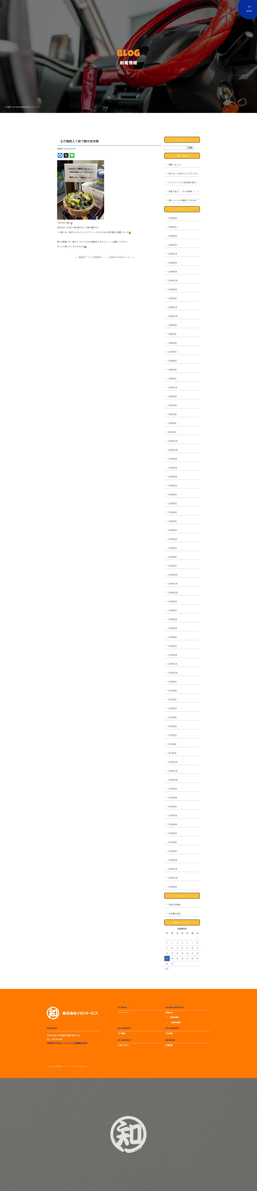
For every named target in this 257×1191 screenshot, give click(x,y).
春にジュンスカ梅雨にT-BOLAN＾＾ (184, 200)
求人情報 (121, 1033)
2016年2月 (173, 842)
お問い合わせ (123, 1045)
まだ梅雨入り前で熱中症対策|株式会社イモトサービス (22, 107)
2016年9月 (173, 788)
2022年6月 (173, 342)
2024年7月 (173, 244)
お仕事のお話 (174, 913)
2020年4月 (173, 476)
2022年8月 (173, 325)
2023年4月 (173, 289)
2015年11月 (173, 869)
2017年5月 (173, 717)
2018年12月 (173, 574)
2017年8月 (173, 690)
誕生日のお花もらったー (122, 257)
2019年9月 (173, 512)
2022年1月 (173, 378)
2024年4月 (173, 271)
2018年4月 (173, 628)
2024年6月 (173, 253)
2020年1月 (173, 503)
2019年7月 (173, 521)
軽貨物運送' (174, 1017)
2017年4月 (173, 726)
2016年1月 (173, 851)
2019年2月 (173, 556)
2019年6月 (173, 530)
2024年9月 (173, 235)
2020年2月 (173, 494)
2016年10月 (173, 779)
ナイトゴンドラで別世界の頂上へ (183, 182)
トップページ (123, 1012)
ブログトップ (182, 139)
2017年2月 (173, 744)
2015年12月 (173, 860)
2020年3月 (173, 485)
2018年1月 (173, 646)
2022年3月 (173, 369)
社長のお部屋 (174, 904)
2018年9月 (173, 601)
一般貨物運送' (175, 1022)
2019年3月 (173, 548)
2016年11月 (173, 770)
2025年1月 (173, 227)
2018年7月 (173, 610)
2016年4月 (173, 824)
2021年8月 (173, 396)
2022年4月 (173, 360)
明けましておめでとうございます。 (184, 173)
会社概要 (169, 1033)
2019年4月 (173, 539)
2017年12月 (173, 655)
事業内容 (169, 1012)
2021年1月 (173, 432)
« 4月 (166, 968)
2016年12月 (173, 762)
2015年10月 (173, 877)
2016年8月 (173, 797)
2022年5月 (173, 351)
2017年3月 (173, 735)
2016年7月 (173, 806)
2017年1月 (173, 753)
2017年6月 (173, 708)
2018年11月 (173, 583)
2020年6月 (173, 467)
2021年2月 (173, 423)
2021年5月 (173, 414)
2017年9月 (173, 681)
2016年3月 (173, 833)
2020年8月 (173, 458)
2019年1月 (173, 565)
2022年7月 (173, 334)
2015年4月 (173, 886)
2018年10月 (173, 592)
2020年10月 (173, 449)
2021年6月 (173, 405)
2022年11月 (173, 307)
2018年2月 (173, 637)
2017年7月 (173, 699)
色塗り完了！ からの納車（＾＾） (184, 191)
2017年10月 (173, 672)
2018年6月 (173, 619)
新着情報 (169, 1045)
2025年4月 (173, 218)
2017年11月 (173, 663)
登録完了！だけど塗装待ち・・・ (92, 257)
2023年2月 (173, 298)
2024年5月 (173, 262)
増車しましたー (175, 164)
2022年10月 (173, 316)
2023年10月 (173, 280)
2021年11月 (173, 387)
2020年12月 (173, 441)
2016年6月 (173, 815)
